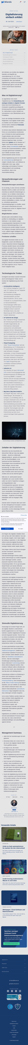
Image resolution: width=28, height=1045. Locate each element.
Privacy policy (24, 515)
